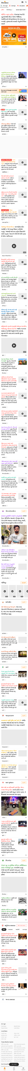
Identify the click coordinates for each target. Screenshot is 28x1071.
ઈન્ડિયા (4, 86)
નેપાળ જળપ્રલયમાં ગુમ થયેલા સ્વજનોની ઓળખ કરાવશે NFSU (20, 1044)
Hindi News (3, 1026)
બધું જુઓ (24, 582)
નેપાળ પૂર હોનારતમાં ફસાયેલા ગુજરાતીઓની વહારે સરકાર (20, 1049)
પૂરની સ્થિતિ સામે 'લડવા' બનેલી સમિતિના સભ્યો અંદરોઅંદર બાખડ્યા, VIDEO (7, 1059)
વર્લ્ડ (3, 119)
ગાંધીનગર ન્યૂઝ (17, 1035)
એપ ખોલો (14, 1064)
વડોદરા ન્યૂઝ (3, 1038)
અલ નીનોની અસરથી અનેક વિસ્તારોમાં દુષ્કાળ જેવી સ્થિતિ (7, 1053)
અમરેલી (17, 929)
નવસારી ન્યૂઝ (4, 1033)
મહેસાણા (4, 407)
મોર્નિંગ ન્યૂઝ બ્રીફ (4, 1044)
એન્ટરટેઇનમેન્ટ (5, 439)
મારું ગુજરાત (4, 47)
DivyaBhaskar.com (18, 1066)
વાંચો (5, 1069)
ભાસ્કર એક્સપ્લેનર (6, 255)
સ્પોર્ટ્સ (3, 321)
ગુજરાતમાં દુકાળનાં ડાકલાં (19, 1051)
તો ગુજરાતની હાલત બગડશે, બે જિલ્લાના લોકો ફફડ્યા (20, 1055)
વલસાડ (3, 206)
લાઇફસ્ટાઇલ (5, 747)
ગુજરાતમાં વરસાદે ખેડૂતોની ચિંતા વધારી (7, 1046)
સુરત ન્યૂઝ (16, 1037)
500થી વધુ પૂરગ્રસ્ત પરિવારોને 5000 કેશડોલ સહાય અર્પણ (20, 1061)
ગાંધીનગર (4, 188)
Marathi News (17, 1026)
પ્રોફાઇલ (23, 1069)
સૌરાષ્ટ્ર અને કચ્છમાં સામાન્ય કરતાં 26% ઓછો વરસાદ (7, 1061)
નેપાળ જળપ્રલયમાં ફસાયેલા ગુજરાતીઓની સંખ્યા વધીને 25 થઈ (20, 1048)
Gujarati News (4, 1028)
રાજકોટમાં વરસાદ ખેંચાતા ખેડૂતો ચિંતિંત (7, 1057)
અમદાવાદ (4, 273)
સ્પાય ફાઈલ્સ (5, 222)
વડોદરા (3, 389)
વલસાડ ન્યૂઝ (16, 1033)
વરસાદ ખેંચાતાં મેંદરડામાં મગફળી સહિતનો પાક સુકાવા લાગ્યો (20, 1059)
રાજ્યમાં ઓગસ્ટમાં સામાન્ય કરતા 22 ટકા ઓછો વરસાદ (20, 1057)
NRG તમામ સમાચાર (21, 925)
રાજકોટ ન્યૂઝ (4, 1037)
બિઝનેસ (4, 289)
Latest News (16, 1028)
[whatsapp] (23, 46)
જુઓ (14, 1069)
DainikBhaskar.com (5, 1066)
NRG (3, 696)
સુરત (3, 355)
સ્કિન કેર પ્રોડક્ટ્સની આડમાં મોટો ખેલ (7, 1048)
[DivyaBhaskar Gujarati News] (5, 2)
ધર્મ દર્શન (4, 134)
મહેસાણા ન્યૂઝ (4, 1035)
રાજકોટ (4, 457)
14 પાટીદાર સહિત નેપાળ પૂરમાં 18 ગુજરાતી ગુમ (7, 1051)
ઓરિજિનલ (4, 172)
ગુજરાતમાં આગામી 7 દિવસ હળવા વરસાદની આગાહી (7, 1055)
